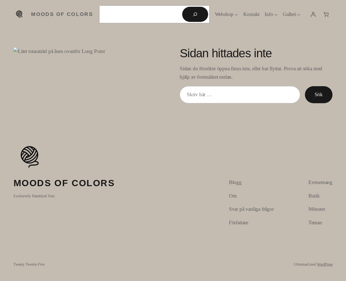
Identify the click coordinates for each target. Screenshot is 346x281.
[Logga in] (313, 14)
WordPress (324, 264)
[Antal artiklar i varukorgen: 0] (326, 14)
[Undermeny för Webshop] (236, 14)
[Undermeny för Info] (275, 14)
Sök (319, 94)
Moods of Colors (62, 14)
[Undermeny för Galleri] (298, 14)
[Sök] (195, 14)
